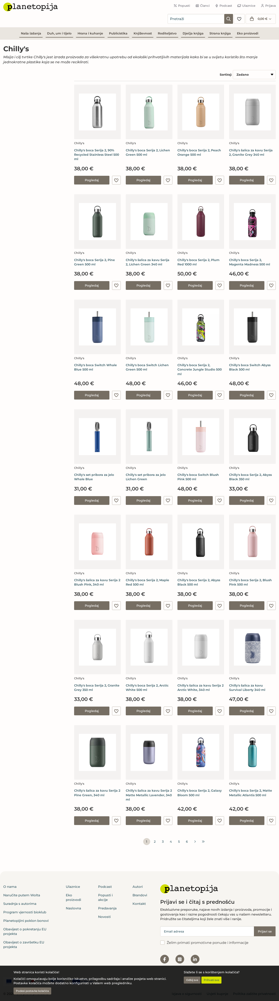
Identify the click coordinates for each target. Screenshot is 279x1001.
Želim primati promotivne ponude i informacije (207, 943)
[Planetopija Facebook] (164, 959)
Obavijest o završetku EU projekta (23, 944)
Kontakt (139, 904)
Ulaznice (248, 6)
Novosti (104, 917)
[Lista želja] (239, 19)
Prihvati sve (211, 980)
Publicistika (118, 33)
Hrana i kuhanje (90, 33)
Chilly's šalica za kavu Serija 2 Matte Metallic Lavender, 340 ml (149, 795)
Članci (205, 6)
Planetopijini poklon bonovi (26, 921)
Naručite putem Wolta (21, 895)
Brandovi (140, 895)
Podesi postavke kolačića (32, 990)
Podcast (225, 6)
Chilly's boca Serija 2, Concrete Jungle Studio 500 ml (199, 369)
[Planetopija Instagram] (179, 959)
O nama (10, 887)
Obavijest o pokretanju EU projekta (24, 931)
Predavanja (107, 908)
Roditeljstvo (167, 33)
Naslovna (73, 908)
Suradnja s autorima (19, 904)
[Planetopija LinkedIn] (195, 959)
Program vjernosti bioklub (24, 912)
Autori (138, 887)
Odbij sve (192, 980)
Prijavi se (265, 931)
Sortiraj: (226, 75)
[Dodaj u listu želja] (116, 180)
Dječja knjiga (193, 33)
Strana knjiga (220, 33)
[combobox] (196, 19)
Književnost (143, 33)
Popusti (184, 6)
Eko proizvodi (247, 33)
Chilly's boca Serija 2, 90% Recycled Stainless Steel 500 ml (96, 154)
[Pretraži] (228, 19)
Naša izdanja (31, 33)
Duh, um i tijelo (59, 33)
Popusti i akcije (105, 897)
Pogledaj (92, 180)
